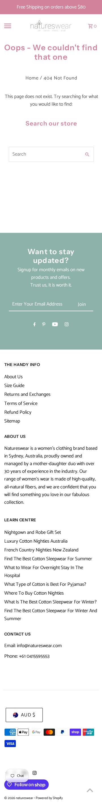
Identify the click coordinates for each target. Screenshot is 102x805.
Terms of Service (20, 403)
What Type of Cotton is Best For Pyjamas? (45, 584)
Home (32, 78)
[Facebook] (34, 325)
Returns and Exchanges (27, 394)
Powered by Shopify (49, 798)
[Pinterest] (43, 325)
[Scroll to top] (90, 790)
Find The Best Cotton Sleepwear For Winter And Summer (50, 614)
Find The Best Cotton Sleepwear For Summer (48, 559)
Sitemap (12, 421)
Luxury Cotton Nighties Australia (35, 541)
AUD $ (28, 715)
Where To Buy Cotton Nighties (34, 593)
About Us (13, 377)
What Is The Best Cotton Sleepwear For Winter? (50, 602)
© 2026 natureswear (19, 798)
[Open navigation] (11, 26)
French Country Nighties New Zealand (41, 550)
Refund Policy (17, 412)
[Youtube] (55, 325)
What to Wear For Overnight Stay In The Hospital (43, 571)
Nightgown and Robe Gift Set (32, 532)
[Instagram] (67, 325)
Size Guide (14, 386)
